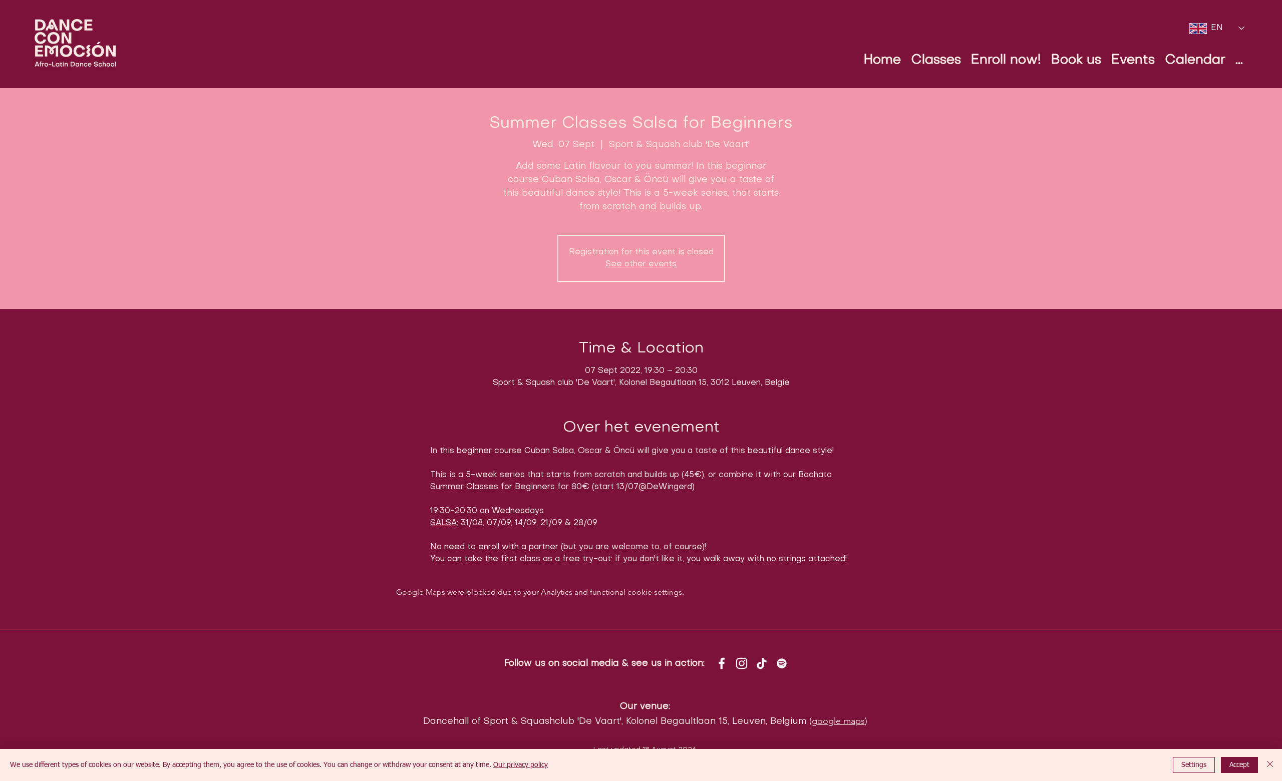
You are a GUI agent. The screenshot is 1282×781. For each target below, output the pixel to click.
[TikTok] (761, 663)
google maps (838, 720)
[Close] (1270, 765)
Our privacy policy (520, 764)
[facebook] (721, 663)
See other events (641, 264)
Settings (1193, 764)
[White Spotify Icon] (781, 663)
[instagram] (741, 663)
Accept (1239, 764)
